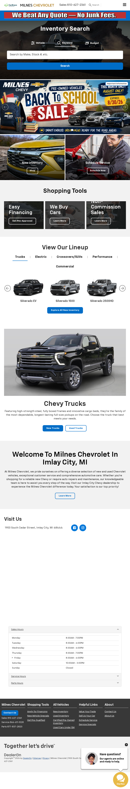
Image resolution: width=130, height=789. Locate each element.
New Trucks (52, 428)
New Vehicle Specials (38, 716)
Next (122, 288)
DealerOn (27, 758)
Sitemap (37, 758)
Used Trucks (76, 428)
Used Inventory (61, 716)
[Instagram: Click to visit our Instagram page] (83, 527)
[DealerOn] (12, 755)
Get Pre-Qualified (36, 720)
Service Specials (87, 724)
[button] (44, 130)
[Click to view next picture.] (125, 107)
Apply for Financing (37, 712)
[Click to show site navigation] (124, 5)
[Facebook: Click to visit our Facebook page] (74, 527)
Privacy (46, 758)
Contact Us (10, 713)
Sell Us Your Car (87, 716)
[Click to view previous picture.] (5, 107)
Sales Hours (17, 629)
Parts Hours (17, 683)
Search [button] (65, 66)
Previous (7, 288)
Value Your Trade (87, 712)
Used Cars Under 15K (64, 727)
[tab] (37, 43)
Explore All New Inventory (65, 310)
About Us (109, 716)
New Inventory (60, 712)
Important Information (117, 84)
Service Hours (18, 676)
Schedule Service (88, 720)
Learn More (65, 496)
